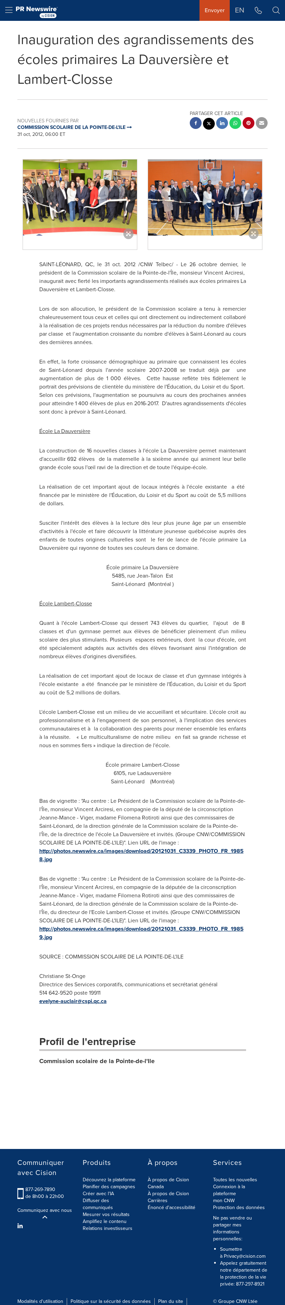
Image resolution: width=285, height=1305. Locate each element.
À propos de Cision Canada (168, 1183)
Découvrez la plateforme (109, 1179)
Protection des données (239, 1207)
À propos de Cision (168, 1193)
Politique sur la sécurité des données (111, 1301)
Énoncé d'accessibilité (171, 1207)
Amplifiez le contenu (105, 1221)
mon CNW (224, 1200)
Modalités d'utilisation (40, 1301)
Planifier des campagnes (109, 1186)
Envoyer (215, 10)
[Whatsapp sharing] (235, 124)
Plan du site (170, 1301)
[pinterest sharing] (248, 124)
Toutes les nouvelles (235, 1179)
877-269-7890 (40, 1189)
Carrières (158, 1200)
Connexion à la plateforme (229, 1190)
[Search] (276, 10)
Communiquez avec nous (44, 1210)
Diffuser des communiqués (98, 1204)
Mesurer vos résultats (106, 1214)
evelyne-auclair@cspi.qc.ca (73, 1001)
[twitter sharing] (209, 124)
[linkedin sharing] (222, 124)
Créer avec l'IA (98, 1193)
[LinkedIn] (21, 1226)
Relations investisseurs (107, 1228)
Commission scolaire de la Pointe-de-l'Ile (97, 1061)
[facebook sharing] (196, 124)
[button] (80, 197)
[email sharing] (262, 124)
